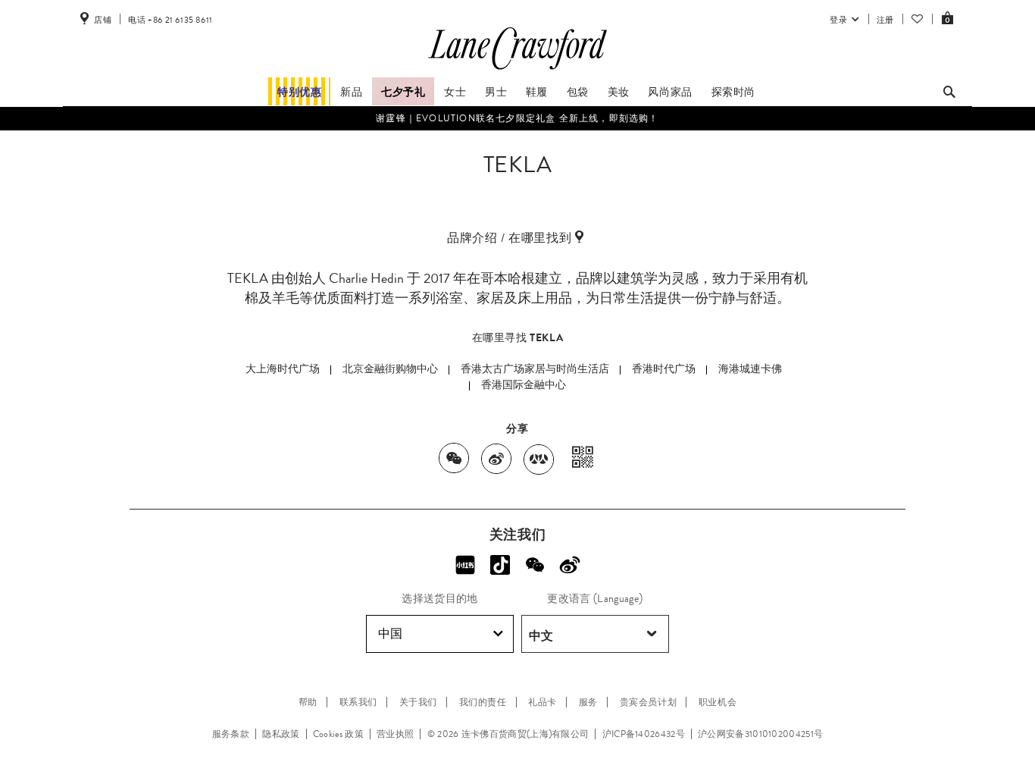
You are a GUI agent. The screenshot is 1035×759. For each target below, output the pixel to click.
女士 (455, 91)
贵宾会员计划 (648, 702)
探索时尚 (733, 91)
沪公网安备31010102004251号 (760, 734)
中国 (390, 633)
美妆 (619, 91)
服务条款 (230, 734)
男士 (496, 91)
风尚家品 (670, 91)
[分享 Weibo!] (569, 565)
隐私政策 (280, 734)
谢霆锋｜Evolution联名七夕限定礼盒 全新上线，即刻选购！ (517, 118)
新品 (351, 91)
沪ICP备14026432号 (643, 734)
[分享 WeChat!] (535, 565)
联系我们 (358, 702)
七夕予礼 (403, 91)
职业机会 (717, 702)
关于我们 (418, 702)
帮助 (308, 702)
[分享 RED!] (465, 565)
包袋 (578, 91)
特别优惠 (299, 91)
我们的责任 (483, 702)
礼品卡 (542, 702)
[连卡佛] (517, 70)
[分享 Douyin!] (500, 565)
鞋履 (537, 91)
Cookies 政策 (338, 734)
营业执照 (395, 734)
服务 (588, 702)
